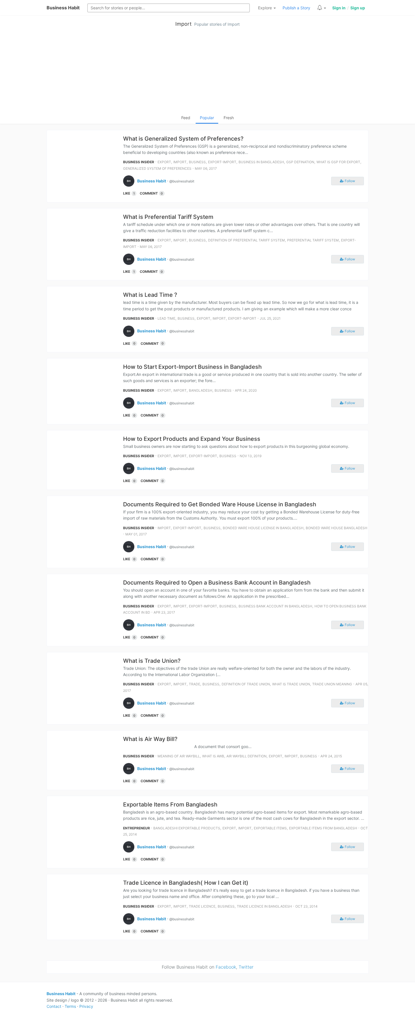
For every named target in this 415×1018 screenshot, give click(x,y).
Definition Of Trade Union (246, 684)
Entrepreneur (136, 828)
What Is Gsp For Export (338, 162)
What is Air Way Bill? (150, 739)
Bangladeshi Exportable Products (186, 828)
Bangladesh (200, 390)
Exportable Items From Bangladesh (170, 804)
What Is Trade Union (291, 684)
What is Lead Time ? (150, 294)
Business (197, 162)
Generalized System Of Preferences (157, 168)
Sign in (339, 7)
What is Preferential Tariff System (168, 216)
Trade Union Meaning (332, 684)
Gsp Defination (300, 162)
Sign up (357, 7)
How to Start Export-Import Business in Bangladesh (192, 366)
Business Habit (63, 7)
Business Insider (138, 162)
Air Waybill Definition (246, 756)
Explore (265, 7)
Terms (70, 1006)
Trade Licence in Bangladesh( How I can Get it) (185, 882)
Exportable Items (270, 828)
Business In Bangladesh (261, 162)
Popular (207, 117)
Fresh (229, 117)
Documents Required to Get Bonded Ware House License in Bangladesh (219, 504)
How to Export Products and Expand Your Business (191, 438)
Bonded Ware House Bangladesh (336, 528)
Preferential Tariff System (313, 240)
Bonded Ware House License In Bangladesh (263, 528)
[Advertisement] (207, 72)
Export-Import (222, 162)
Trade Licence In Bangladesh (264, 906)
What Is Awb (213, 756)
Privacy (86, 1006)
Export (164, 162)
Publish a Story (296, 7)
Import (183, 24)
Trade (194, 684)
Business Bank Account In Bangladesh (275, 606)
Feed (185, 117)
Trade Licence (202, 906)
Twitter (246, 967)
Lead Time (166, 318)
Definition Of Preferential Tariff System (246, 240)
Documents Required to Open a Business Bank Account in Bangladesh (217, 582)
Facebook (226, 967)
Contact (54, 1006)
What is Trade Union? (152, 660)
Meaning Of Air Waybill (179, 756)
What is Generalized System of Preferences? (183, 138)
